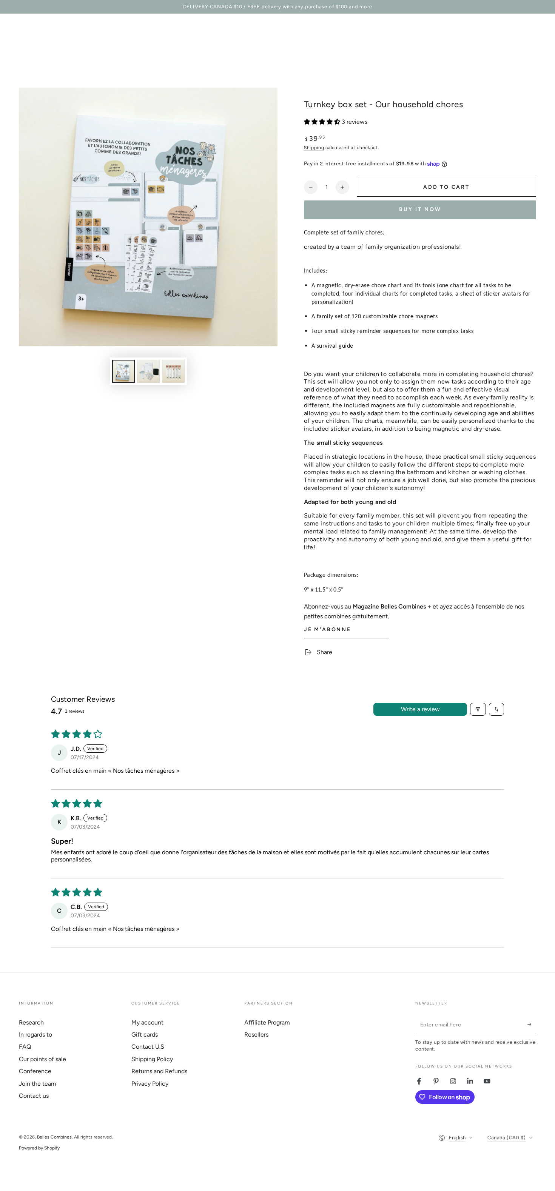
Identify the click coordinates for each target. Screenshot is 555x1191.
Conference (35, 1071)
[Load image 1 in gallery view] (123, 371)
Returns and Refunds (159, 1071)
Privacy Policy (149, 1083)
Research (31, 1022)
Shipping (314, 147)
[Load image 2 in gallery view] (148, 371)
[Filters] (478, 709)
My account (147, 1022)
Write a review (420, 709)
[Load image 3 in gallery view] (173, 371)
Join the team (37, 1083)
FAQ (25, 1046)
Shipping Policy (152, 1059)
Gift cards (144, 1034)
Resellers (256, 1034)
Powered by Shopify (39, 1148)
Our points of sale (42, 1059)
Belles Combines (54, 1137)
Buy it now (420, 209)
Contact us (34, 1095)
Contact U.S (147, 1046)
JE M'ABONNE (327, 629)
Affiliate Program (267, 1022)
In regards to (35, 1034)
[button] (323, 121)
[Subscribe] (531, 1024)
